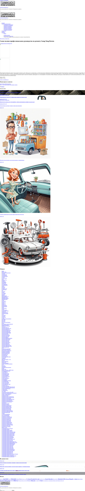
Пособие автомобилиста (4, 7)
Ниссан (33, 480)
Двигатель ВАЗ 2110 (5, 347)
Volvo (3, 314)
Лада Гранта (4, 357)
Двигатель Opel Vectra (5, 341)
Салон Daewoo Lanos (5, 373)
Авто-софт (4, 315)
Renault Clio (4, 304)
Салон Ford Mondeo (5, 375)
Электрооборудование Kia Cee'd (7, 439)
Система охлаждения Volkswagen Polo (8, 387)
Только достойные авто (6, 394)
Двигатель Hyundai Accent (6, 330)
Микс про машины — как (6, 359)
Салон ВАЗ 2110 (4, 385)
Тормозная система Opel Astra (7, 400)
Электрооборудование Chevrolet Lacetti (8, 432)
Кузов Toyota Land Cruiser (6, 356)
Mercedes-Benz (4, 295)
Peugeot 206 (4, 302)
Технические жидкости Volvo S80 (7, 392)
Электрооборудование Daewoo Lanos (8, 434)
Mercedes (50, 479)
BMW (3, 271)
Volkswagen (4, 311)
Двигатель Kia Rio (5, 333)
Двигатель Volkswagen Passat (7, 346)
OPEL (64, 479)
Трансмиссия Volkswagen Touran (7, 411)
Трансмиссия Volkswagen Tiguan (7, 410)
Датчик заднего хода (21, 480)
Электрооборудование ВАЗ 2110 (7, 452)
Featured (3, 280)
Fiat (27, 479)
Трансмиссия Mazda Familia (6, 406)
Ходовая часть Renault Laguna (7, 422)
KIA (36, 479)
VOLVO (11, 480)
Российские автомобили (8, 29)
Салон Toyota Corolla (5, 382)
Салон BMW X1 (4, 371)
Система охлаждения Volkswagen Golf (8, 386)
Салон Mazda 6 (4, 379)
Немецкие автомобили (8, 26)
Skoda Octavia (4, 308)
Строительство (4, 389)
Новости (3, 360)
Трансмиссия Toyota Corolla (6, 409)
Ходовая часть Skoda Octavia (7, 423)
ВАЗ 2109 (3, 320)
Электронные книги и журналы (7, 428)
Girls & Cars (4, 283)
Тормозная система (5, 395)
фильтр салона (55, 480)
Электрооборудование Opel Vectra (7, 447)
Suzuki (3, 309)
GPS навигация (4, 284)
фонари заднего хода (61, 480)
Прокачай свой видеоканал (6, 367)
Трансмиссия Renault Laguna (7, 407)
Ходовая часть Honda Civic (6, 419)
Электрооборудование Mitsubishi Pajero (8, 443)
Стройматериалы (5, 390)
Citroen (17, 479)
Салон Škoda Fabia (5, 381)
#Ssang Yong (10, 43)
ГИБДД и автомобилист (6, 325)
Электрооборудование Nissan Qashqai (8, 444)
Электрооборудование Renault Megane (8, 449)
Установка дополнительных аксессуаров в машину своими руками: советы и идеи (12, 214)
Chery (10, 479)
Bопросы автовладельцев (6, 23)
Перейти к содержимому (4, 0)
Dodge (23, 479)
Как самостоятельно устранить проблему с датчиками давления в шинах (13, 474)
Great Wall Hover (4, 285)
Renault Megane (4, 306)
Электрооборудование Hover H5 (7, 438)
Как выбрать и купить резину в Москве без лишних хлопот (10, 92)
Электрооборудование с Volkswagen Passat (9, 455)
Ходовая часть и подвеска (6, 426)
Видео (3, 323)
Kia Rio (3, 292)
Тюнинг (3, 31)
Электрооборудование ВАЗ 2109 (7, 451)
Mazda (46, 479)
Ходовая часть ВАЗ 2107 (6, 425)
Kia (2, 290)
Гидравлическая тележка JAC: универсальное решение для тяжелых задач (13, 97)
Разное (5, 33)
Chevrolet (3, 273)
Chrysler (3, 277)
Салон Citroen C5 (5, 372)
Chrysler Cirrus (4, 278)
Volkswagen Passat (5, 312)
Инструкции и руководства (4, 38)
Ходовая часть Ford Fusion (6, 418)
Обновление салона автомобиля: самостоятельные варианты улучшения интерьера (12, 160)
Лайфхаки (3, 358)
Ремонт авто (4, 369)
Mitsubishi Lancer (5, 297)
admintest (1, 94)
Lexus (44, 479)
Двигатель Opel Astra (5, 340)
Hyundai (3, 287)
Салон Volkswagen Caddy (6, 384)
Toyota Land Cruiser (5, 310)
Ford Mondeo (4, 282)
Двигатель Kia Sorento (5, 334)
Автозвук (3, 316)
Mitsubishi (60, 479)
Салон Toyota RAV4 (5, 383)
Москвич (29, 480)
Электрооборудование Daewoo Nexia (8, 435)
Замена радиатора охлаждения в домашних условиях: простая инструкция (11, 105)
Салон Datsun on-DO (5, 374)
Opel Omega (4, 301)
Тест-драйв (4, 391)
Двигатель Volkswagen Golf (6, 345)
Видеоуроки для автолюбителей (7, 324)
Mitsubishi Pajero (4, 299)
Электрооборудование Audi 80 (7, 430)
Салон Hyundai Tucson (5, 376)
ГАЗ (17, 480)
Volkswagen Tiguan (5, 313)
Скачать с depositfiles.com (4, 79)
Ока (35, 480)
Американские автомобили (8, 24)
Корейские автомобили (8, 27)
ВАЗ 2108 (3, 319)
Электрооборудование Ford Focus (7, 436)
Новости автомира (5, 361)
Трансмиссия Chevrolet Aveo (6, 405)
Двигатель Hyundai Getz (6, 331)
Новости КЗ (4, 362)
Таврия (37, 480)
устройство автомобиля (6, 414)
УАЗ (39, 480)
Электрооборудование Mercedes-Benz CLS (9, 441)
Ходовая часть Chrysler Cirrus (7, 417)
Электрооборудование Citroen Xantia (8, 433)
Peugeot (67, 479)
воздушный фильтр (45, 480)
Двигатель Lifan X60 (5, 336)
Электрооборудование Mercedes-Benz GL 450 (9, 442)
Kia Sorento (4, 293)
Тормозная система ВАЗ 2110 (7, 401)
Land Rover (41, 479)
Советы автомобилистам (6, 388)
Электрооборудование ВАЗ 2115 (7, 453)
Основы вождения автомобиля (7, 363)
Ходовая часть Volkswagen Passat (7, 424)
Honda (3, 286)
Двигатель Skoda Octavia (6, 342)
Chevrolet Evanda (5, 276)
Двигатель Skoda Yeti (5, 343)
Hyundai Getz (4, 289)
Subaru (78, 479)
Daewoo (20, 479)
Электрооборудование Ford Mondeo (8, 437)
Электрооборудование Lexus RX (7, 440)
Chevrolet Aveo (4, 274)
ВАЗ (15, 480)
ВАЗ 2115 (3, 321)
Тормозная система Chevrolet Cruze (8, 396)
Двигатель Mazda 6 (5, 337)
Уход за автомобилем (5, 415)
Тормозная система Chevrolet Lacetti (8, 397)
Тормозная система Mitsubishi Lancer (8, 399)
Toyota (2, 480)
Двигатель (3, 326)
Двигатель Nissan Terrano (6, 339)
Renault (3, 303)
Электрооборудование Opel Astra (7, 446)
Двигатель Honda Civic (6, 329)
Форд (41, 480)
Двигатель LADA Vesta (6, 335)
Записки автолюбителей (6, 349)
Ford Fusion (4, 281)
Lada (38, 479)
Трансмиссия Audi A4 (5, 404)
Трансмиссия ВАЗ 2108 (6, 412)
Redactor (2, 43)
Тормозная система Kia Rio (6, 398)
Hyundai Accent (4, 288)
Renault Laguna (4, 305)
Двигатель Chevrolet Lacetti (6, 328)
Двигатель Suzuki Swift (6, 344)
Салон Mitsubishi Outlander (6, 380)
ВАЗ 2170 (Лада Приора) (6, 322)
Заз (25, 480)
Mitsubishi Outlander (5, 298)
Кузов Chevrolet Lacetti (5, 353)
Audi (4, 479)
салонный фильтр (50, 480)
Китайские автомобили (6, 351)
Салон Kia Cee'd (4, 377)
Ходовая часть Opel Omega (6, 420)
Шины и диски (4, 427)
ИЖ (26, 480)
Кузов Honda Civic (5, 354)
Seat (73, 479)
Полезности (4, 366)
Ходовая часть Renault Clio (6, 421)
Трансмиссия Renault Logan (6, 408)
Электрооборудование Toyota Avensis (8, 450)
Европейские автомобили (8, 25)
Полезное (3, 32)
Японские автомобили (8, 28)
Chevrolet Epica (4, 275)
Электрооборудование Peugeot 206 (8, 448)
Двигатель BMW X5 (5, 327)
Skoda (3, 307)
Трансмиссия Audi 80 (5, 403)
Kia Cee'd (3, 291)
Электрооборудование (5, 429)
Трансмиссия (4, 402)
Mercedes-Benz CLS (5, 296)
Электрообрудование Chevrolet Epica (8, 456)
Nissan (3, 300)
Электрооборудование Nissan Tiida (8, 445)
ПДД (3, 364)
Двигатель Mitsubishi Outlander (7, 338)
